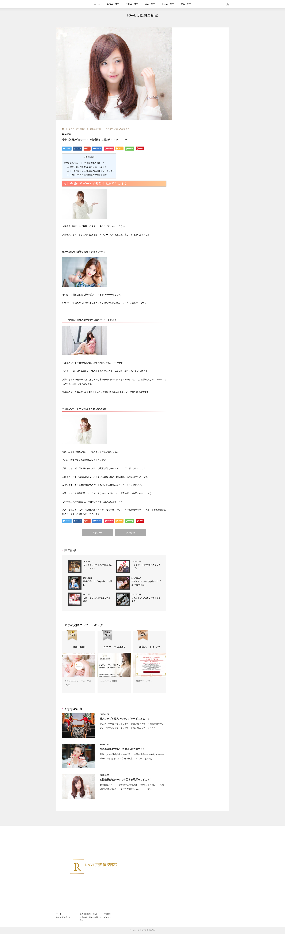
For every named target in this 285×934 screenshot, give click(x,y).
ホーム (97, 4)
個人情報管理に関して (65, 917)
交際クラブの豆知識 (77, 129)
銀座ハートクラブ (144, 681)
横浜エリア (186, 4)
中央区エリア (168, 4)
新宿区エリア (113, 4)
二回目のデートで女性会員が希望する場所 (87, 175)
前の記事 (97, 533)
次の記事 (131, 533)
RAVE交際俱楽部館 (142, 15)
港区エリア (150, 4)
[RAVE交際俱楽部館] (93, 905)
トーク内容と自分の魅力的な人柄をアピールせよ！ (90, 171)
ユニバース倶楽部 (108, 681)
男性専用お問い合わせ (89, 914)
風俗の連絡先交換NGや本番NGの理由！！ (122, 749)
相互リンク (108, 917)
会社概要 (107, 914)
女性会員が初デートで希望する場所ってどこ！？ (126, 779)
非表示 (91, 157)
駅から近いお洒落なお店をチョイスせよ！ (87, 167)
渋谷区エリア (132, 4)
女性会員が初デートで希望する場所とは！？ (84, 163)
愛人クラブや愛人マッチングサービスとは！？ (125, 718)
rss (227, 4)
